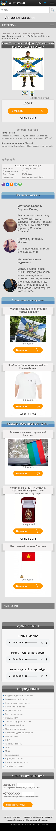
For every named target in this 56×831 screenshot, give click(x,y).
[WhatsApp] (20, 184)
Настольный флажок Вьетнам (28, 546)
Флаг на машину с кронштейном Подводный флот (28, 310)
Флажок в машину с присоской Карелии (28, 433)
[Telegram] (16, 184)
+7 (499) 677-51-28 (17, 3)
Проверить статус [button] (15, 805)
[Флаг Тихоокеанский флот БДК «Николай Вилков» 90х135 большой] (28, 69)
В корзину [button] (17, 110)
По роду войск (28, 689)
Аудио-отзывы (28, 626)
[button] (52, 10)
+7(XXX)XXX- (12, 793)
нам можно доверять (33, 817)
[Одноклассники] (11, 184)
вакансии (19, 820)
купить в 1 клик (28, 117)
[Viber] (3, 184)
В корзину (21, 350)
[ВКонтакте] (7, 184)
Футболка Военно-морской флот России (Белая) (28, 366)
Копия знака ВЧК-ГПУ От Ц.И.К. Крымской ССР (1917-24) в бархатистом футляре (28, 491)
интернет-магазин (12, 817)
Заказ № (9, 784)
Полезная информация (37, 820)
